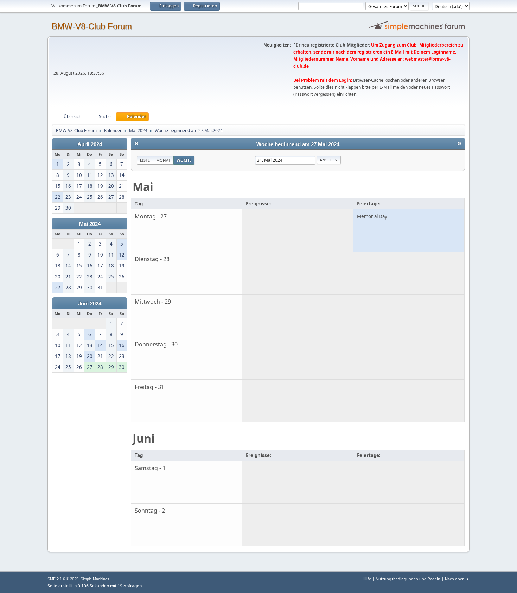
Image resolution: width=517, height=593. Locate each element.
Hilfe (367, 578)
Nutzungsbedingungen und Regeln (408, 578)
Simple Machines (95, 579)
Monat (163, 160)
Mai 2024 (90, 224)
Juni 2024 (89, 304)
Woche (184, 160)
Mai (143, 186)
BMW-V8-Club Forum (92, 26)
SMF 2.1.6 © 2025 (62, 579)
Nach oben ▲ (457, 578)
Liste (145, 160)
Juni (144, 438)
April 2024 (89, 144)
